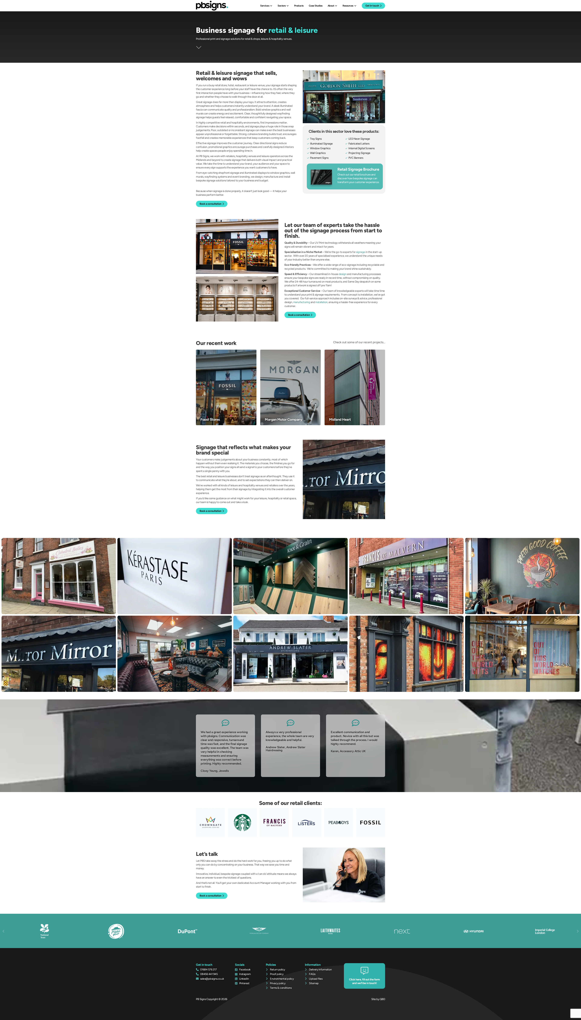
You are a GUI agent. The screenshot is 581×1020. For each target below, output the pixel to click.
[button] (3, 931)
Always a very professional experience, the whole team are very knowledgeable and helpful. (290, 736)
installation (321, 302)
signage (360, 252)
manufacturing (301, 302)
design (342, 274)
